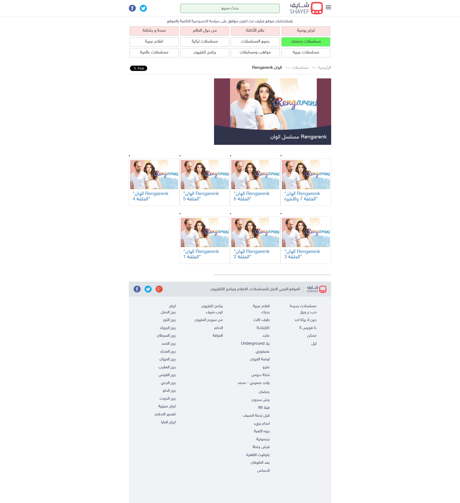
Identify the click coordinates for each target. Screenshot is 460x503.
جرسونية (263, 439)
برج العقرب (167, 367)
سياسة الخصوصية (205, 21)
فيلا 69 (264, 407)
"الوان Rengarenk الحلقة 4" (150, 196)
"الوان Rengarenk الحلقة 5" (201, 196)
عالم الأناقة (255, 30)
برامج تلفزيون (205, 52)
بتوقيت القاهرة (258, 455)
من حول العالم (205, 30)
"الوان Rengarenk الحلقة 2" (251, 254)
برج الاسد (168, 343)
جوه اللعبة (262, 431)
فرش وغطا (261, 447)
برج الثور (169, 320)
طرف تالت (261, 320)
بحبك (265, 312)
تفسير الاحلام (165, 414)
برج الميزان (167, 359)
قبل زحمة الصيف (256, 415)
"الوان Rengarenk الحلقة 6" (251, 196)
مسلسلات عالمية (154, 52)
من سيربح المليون (209, 320)
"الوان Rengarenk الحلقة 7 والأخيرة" (302, 196)
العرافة (218, 335)
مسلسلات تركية (205, 41)
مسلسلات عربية (306, 52)
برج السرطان (166, 335)
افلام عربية (154, 41)
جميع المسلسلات (255, 41)
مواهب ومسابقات (255, 52)
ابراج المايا (168, 422)
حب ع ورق (308, 312)
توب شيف (214, 312)
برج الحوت (168, 398)
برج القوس (167, 375)
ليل (314, 343)
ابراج (172, 306)
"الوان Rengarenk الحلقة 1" (201, 254)
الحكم (218, 328)
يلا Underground (255, 343)
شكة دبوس (260, 375)
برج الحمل (168, 312)
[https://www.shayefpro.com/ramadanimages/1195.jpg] (306, 174)
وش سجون (261, 400)
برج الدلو (169, 390)
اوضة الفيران (260, 359)
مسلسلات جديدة (303, 306)
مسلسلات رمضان (306, 41)
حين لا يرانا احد (305, 320)
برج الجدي (168, 383)
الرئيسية (324, 67)
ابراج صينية (167, 406)
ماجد (266, 335)
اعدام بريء (262, 423)
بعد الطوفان (260, 462)
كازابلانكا (263, 328)
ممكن (312, 335)
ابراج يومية (306, 30)
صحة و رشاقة (154, 30)
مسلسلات (300, 67)
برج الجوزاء (168, 328)
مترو (266, 367)
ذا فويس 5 (308, 328)
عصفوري (263, 351)
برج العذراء (168, 351)
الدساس (263, 470)
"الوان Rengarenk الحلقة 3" (302, 254)
